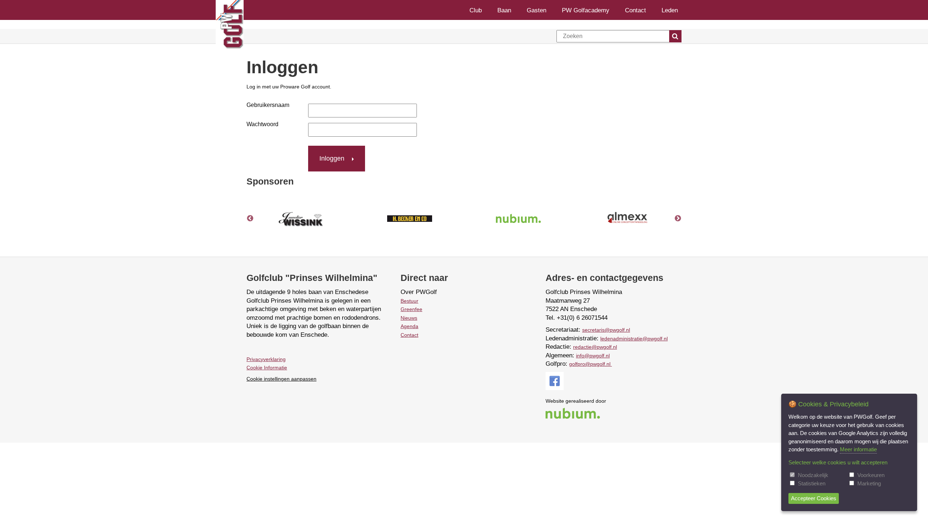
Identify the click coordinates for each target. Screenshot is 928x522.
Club (475, 10)
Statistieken (811, 483)
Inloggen (331, 158)
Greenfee (411, 309)
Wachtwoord (262, 124)
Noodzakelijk (813, 475)
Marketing (869, 483)
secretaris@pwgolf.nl (606, 330)
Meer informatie (858, 449)
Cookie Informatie (266, 367)
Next (678, 218)
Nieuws (409, 318)
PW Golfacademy (585, 10)
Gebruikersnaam (267, 105)
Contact (635, 10)
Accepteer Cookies (813, 498)
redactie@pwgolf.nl (595, 347)
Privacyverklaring (266, 359)
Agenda (409, 326)
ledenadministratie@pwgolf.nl (634, 338)
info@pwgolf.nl (593, 356)
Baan (504, 10)
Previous (250, 218)
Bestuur (409, 301)
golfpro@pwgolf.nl (590, 364)
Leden (670, 10)
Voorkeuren (870, 475)
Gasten (536, 10)
